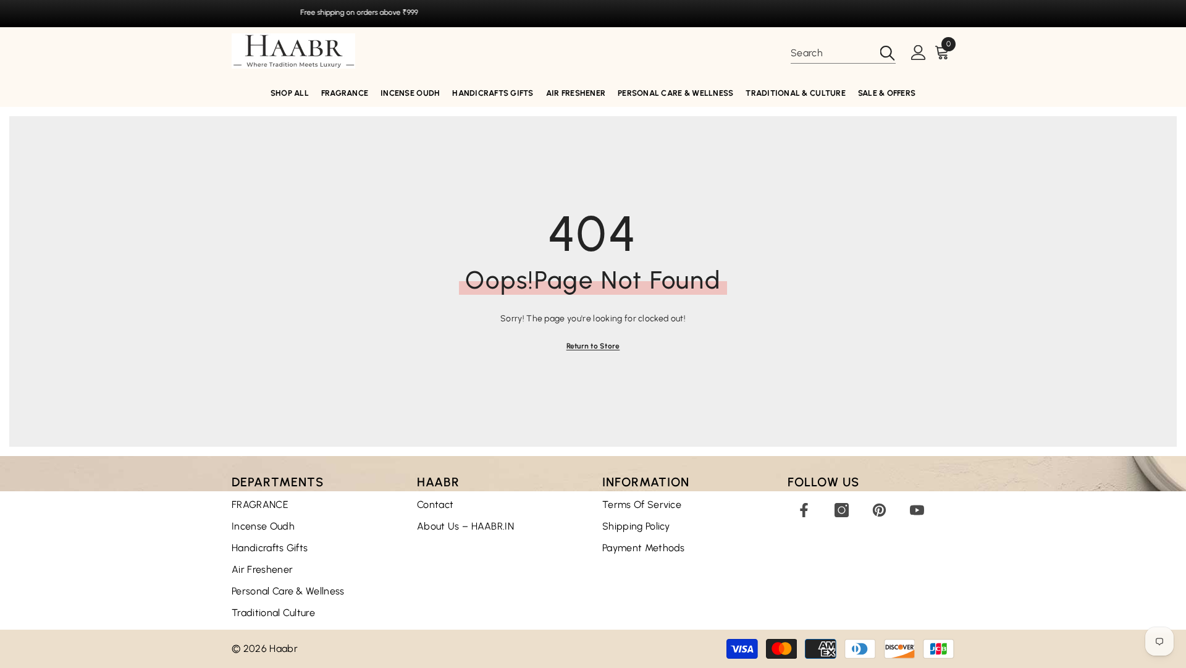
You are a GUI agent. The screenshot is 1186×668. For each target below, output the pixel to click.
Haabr (283, 648)
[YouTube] (917, 510)
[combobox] (831, 53)
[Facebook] (804, 510)
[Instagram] (841, 510)
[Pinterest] (879, 510)
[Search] (843, 53)
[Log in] (918, 53)
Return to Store (593, 346)
